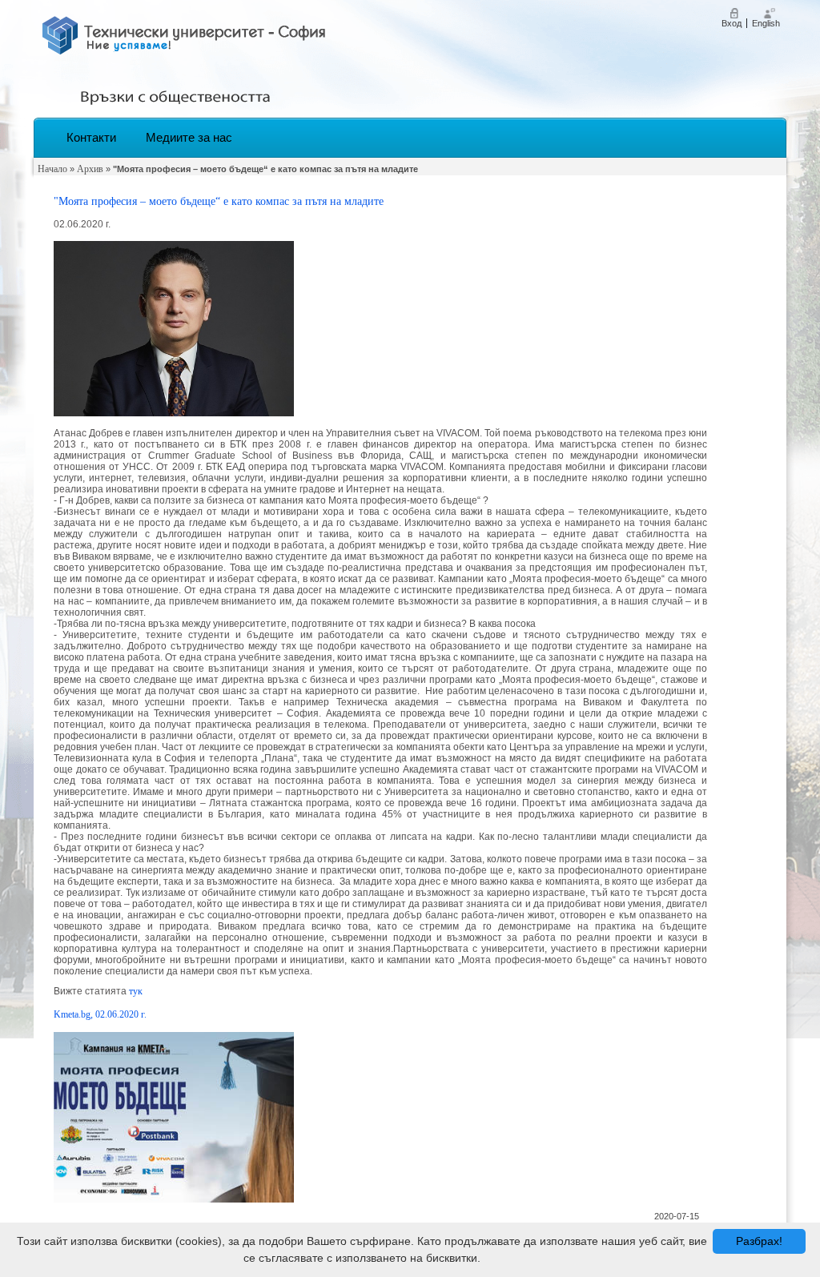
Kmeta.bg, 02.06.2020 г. (100, 1014)
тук (136, 991)
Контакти (91, 137)
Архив (90, 169)
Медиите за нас (189, 137)
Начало (52, 169)
